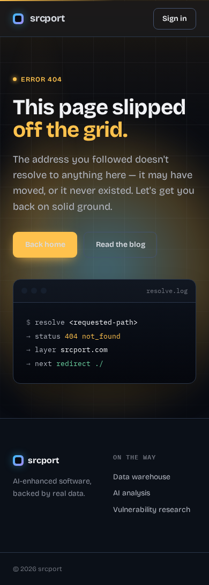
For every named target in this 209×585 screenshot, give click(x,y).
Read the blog (120, 244)
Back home (45, 244)
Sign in (174, 18)
